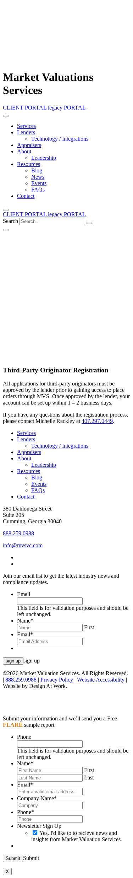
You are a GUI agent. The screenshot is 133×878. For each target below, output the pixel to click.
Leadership (43, 158)
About (24, 151)
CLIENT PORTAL (25, 108)
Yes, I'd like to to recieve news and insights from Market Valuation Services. (76, 836)
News (37, 177)
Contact (25, 196)
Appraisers (29, 145)
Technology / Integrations (59, 139)
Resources (28, 164)
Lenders (26, 132)
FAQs (38, 190)
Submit (13, 858)
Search (10, 221)
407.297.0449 (97, 421)
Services (26, 126)
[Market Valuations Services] (67, 64)
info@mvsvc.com (23, 545)
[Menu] (6, 116)
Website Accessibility (100, 680)
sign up (13, 661)
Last (89, 777)
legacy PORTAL (67, 108)
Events (38, 183)
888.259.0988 (18, 533)
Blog (36, 170)
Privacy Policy (56, 680)
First (89, 627)
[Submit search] (89, 223)
